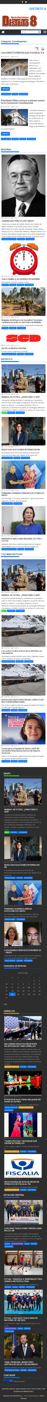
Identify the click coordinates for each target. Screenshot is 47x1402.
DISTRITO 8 (37, 9)
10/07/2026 (6, 218)
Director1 (16, 57)
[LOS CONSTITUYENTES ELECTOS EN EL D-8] (14, 60)
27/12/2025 (9, 947)
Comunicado (6, 710)
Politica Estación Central (12, 1370)
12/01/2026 (6, 490)
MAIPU (4, 412)
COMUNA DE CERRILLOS (12, 1067)
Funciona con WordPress (12, 1396)
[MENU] (44, 31)
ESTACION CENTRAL (17, 1244)
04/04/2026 (6, 276)
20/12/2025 (6, 317)
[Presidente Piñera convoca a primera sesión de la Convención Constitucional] (14, 110)
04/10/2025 (6, 345)
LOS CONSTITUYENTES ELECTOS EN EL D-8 (22, 52)
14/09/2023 (9, 1276)
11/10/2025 (9, 1041)
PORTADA (15, 94)
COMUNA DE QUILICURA (9, 549)
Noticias (27, 1244)
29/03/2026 (6, 447)
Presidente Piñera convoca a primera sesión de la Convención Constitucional (23, 101)
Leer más (5, 89)
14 (29, 987)
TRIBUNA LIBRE (9, 1331)
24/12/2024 (9, 1097)
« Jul (5, 1004)
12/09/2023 (9, 1315)
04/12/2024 (9, 1179)
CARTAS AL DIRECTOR (8, 661)
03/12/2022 (9, 1359)
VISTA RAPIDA (23, 94)
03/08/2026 (6, 746)
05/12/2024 (9, 1138)
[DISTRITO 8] (3, 31)
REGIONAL (20, 285)
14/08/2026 (6, 394)
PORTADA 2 (21, 239)
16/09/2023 (9, 1225)
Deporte (7, 1244)
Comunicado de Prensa (9, 239)
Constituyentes (6, 94)
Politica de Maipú (7, 458)
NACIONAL (15, 139)
